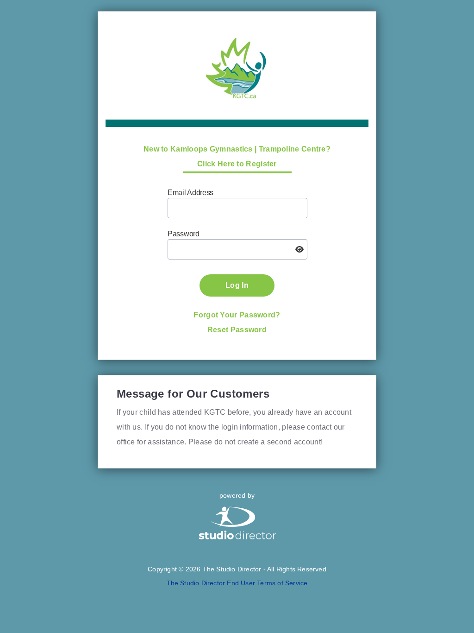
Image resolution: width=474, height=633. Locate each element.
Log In (237, 285)
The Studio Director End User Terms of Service (237, 583)
